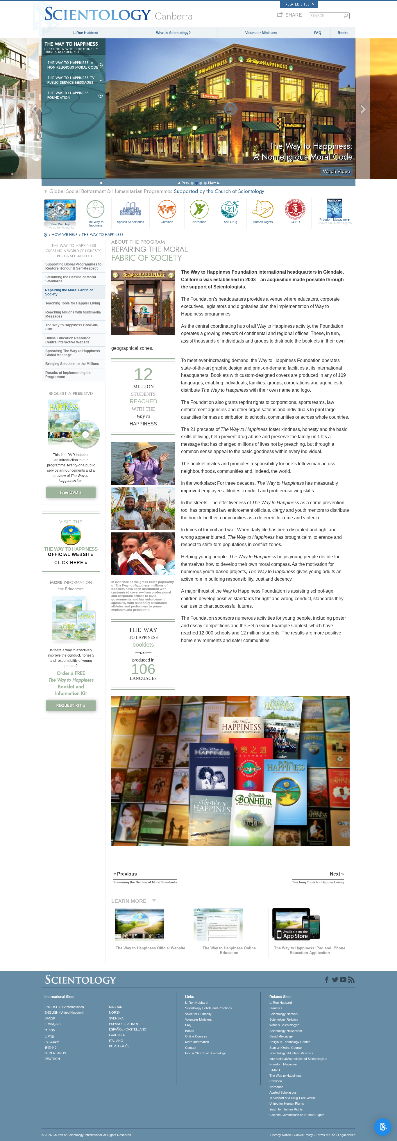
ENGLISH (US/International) (64, 1007)
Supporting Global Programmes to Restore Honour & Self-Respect (73, 266)
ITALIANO (116, 1040)
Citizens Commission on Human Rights (296, 1115)
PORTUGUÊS (119, 1046)
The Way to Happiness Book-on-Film (71, 327)
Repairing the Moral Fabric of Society (69, 292)
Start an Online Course (285, 1047)
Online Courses (196, 1036)
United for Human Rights (286, 1103)
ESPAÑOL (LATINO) (123, 1024)
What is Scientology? (173, 33)
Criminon (167, 222)
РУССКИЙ (52, 1042)
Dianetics (275, 1008)
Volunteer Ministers (261, 33)
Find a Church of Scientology (205, 1053)
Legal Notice (346, 1135)
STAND (274, 1070)
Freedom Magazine (335, 221)
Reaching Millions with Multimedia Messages (73, 314)
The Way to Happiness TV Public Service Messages (70, 80)
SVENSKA (116, 1018)
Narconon (199, 222)
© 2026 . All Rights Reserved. (87, 1135)
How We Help (60, 224)
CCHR (295, 222)
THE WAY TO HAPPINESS (103, 234)
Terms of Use (325, 1135)
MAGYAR (115, 1007)
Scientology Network (283, 1014)
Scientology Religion (283, 1019)
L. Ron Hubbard (85, 33)
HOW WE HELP (65, 234)
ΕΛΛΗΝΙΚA (117, 1035)
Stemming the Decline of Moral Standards (70, 279)
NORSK (114, 1012)
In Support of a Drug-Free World (292, 1098)
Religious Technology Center (289, 1042)
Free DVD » (71, 492)
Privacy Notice (280, 1135)
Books (343, 33)
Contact (190, 1047)
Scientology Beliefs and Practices (208, 1008)
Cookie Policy (303, 1135)
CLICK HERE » (70, 562)
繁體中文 (50, 1047)
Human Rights (263, 222)
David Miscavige (281, 1036)
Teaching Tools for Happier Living (72, 303)
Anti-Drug (230, 222)
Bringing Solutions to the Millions (72, 364)
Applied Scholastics (130, 222)
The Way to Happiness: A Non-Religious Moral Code (72, 65)
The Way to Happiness (95, 223)
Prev (185, 183)
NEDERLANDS (55, 1053)
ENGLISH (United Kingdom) (64, 1012)
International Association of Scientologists (298, 1058)
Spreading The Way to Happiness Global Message (72, 353)
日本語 (49, 1036)
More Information (197, 1042)
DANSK (49, 1018)
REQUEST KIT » (70, 705)
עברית (49, 1030)
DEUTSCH (52, 1058)
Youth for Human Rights (286, 1109)
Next (212, 183)
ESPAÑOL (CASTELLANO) (128, 1029)
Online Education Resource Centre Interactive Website (67, 340)
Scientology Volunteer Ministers (291, 1053)
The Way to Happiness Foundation (68, 95)
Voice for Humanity (198, 1014)
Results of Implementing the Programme (68, 375)
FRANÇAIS (52, 1024)
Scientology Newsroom (285, 1031)
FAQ (317, 33)
